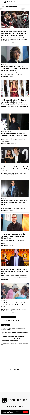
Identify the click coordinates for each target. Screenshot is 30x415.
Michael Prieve (4, 42)
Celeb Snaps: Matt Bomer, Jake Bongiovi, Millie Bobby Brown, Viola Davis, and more (14, 202)
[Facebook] (2, 320)
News (8, 131)
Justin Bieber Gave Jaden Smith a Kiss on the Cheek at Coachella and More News (14, 305)
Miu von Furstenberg (5, 143)
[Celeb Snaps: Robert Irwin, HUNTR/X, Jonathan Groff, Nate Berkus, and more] (15, 122)
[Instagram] (9, 320)
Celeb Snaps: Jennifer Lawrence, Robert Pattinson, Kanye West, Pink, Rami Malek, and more (15, 169)
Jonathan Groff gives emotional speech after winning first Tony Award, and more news (14, 271)
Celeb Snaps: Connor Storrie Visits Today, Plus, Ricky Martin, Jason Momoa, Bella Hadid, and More (14, 68)
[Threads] (14, 320)
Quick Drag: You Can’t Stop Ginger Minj (10, 340)
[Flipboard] (11, 320)
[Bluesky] (16, 320)
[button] (25, 412)
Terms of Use (10, 412)
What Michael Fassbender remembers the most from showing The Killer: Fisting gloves (13, 236)
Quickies (3, 267)
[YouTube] (7, 320)
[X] (4, 320)
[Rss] (18, 320)
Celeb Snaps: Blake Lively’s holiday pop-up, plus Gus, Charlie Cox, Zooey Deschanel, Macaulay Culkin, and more (14, 102)
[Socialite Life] (10, 2)
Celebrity (3, 29)
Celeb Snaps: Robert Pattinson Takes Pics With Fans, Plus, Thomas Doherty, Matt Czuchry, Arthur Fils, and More (14, 33)
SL (10, 131)
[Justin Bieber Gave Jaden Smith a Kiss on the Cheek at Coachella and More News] (15, 291)
